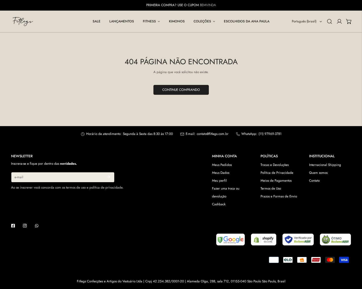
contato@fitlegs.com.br (213, 133)
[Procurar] (329, 21)
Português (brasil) (304, 21)
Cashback (219, 204)
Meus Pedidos (222, 164)
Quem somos (318, 172)
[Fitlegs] (22, 21)
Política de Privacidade (277, 172)
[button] (151, 21)
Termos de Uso (271, 188)
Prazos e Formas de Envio (279, 196)
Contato (314, 180)
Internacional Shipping (325, 164)
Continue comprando (181, 89)
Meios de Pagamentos (276, 180)
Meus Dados (220, 172)
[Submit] (108, 177)
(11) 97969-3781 (270, 133)
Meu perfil (219, 180)
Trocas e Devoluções (275, 164)
